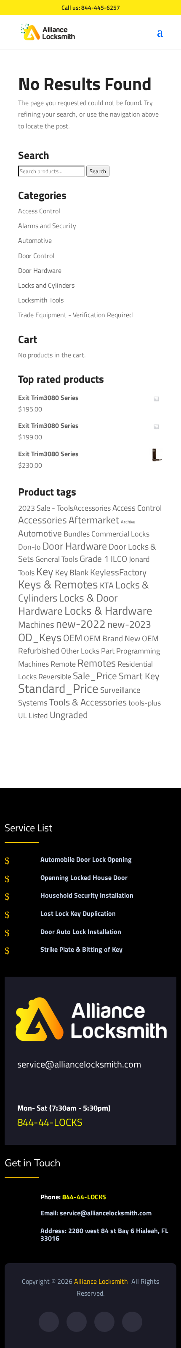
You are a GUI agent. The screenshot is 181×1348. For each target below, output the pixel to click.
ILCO (119, 558)
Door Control (36, 256)
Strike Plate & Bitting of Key (81, 949)
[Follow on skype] (104, 1322)
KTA (107, 585)
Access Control (39, 211)
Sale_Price (95, 675)
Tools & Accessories (88, 702)
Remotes (96, 662)
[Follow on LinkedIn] (132, 1322)
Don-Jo (29, 547)
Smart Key (139, 676)
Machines (36, 624)
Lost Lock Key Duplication (78, 913)
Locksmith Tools (41, 300)
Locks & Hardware (108, 610)
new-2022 (81, 623)
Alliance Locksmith (102, 1281)
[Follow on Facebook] (49, 1322)
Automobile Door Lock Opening (86, 859)
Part (107, 650)
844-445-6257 (100, 7)
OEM (72, 638)
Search (98, 171)
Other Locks (80, 650)
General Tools (56, 559)
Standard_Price (58, 688)
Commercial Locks (120, 533)
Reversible (54, 676)
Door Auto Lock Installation (80, 931)
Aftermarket (94, 519)
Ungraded (69, 715)
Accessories (42, 519)
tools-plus (144, 702)
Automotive (35, 240)
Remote (63, 664)
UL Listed (33, 715)
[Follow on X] (77, 1322)
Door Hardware (39, 270)
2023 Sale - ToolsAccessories (64, 508)
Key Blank (71, 572)
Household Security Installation (86, 895)
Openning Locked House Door (84, 877)
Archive (128, 521)
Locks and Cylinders (46, 285)
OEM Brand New (112, 638)
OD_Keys (39, 637)
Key (44, 571)
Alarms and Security (47, 226)
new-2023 (129, 624)
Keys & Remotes (58, 584)
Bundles (77, 533)
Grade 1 (94, 558)
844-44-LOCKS (50, 1122)
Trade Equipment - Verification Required (75, 315)
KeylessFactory (118, 572)
